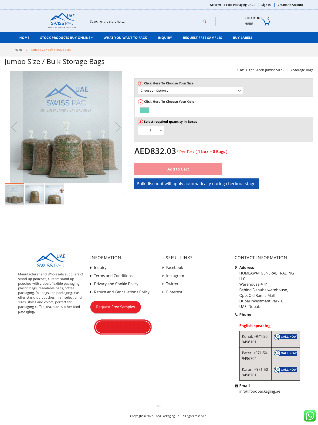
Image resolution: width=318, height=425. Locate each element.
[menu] (159, 37)
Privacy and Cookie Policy (116, 283)
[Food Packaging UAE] (62, 21)
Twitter (172, 283)
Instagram (175, 275)
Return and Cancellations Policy (121, 291)
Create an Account (290, 5)
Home (19, 49)
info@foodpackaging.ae (259, 391)
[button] (14, 127)
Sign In (266, 5)
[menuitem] (24, 37)
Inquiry (100, 267)
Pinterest (174, 291)
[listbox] (225, 90)
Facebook (174, 267)
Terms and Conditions (113, 275)
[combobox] (152, 21)
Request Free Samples (115, 306)
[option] (144, 110)
